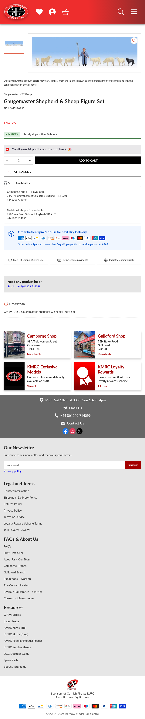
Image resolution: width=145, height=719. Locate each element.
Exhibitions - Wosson (17, 578)
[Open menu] (134, 11)
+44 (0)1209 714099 (75, 415)
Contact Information (16, 491)
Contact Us (75, 423)
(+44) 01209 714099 (29, 286)
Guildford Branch (14, 572)
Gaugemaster (11, 94)
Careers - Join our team (19, 598)
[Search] (121, 11)
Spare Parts (11, 660)
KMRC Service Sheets (17, 647)
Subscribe (133, 464)
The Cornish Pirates (16, 585)
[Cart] (65, 11)
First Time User (13, 552)
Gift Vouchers (12, 614)
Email (11, 286)
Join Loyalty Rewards (17, 529)
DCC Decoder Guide (16, 653)
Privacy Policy (13, 510)
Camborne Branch (15, 565)
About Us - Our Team (17, 559)
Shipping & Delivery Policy (20, 497)
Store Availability (19, 183)
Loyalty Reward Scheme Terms (23, 523)
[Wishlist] (39, 11)
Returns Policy (13, 504)
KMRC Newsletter (15, 627)
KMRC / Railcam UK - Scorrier (23, 591)
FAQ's (7, 546)
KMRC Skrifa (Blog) (16, 634)
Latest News (11, 621)
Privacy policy (13, 471)
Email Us (75, 408)
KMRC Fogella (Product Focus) (23, 640)
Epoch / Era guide (15, 666)
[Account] (52, 11)
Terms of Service (14, 517)
